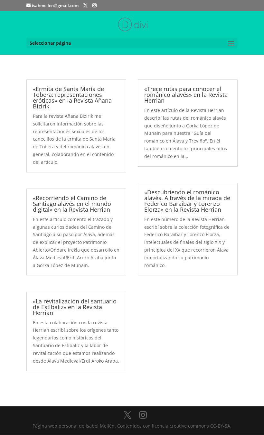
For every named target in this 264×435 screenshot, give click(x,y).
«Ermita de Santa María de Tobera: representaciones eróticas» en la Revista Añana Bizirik (72, 97)
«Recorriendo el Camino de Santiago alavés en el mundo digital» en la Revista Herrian (72, 203)
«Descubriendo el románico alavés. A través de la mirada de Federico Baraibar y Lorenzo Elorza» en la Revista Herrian (187, 200)
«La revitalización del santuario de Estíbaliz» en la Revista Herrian (75, 307)
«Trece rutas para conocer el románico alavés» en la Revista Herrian (186, 94)
